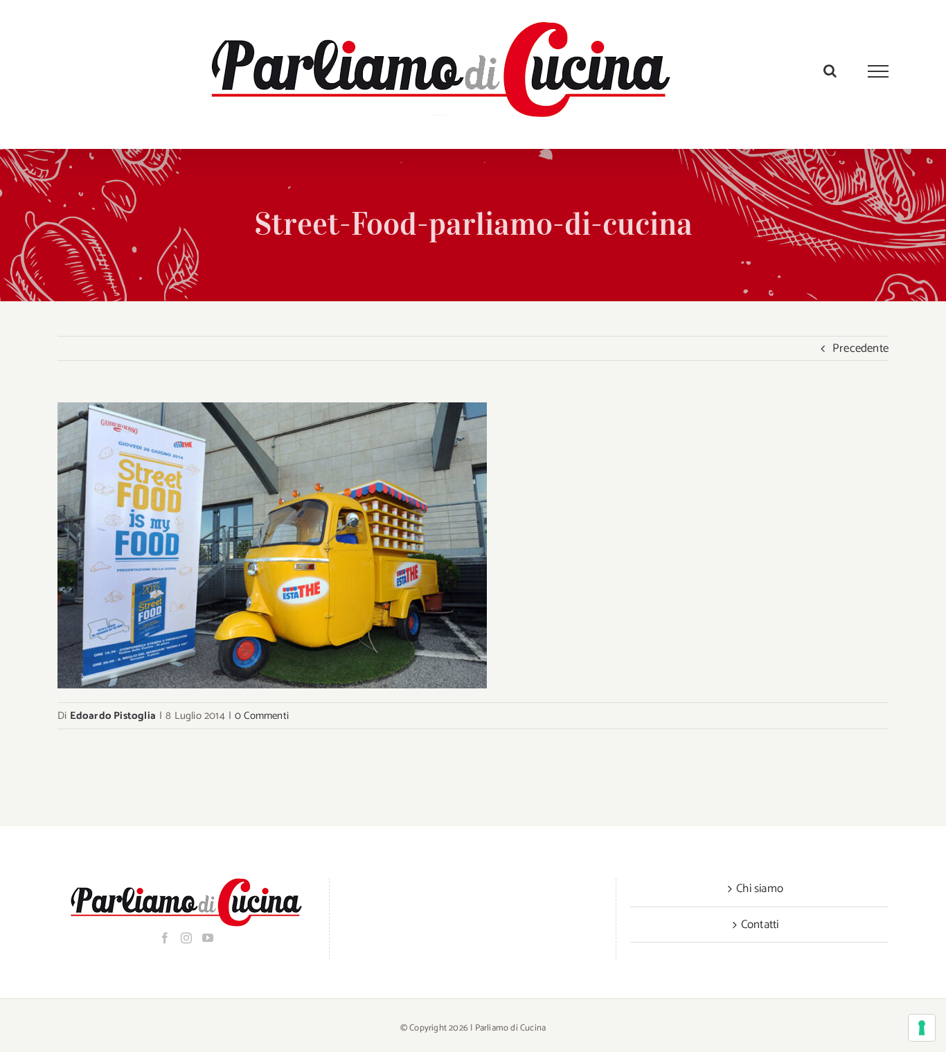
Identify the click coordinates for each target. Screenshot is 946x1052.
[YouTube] (207, 937)
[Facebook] (164, 937)
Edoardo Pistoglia (113, 715)
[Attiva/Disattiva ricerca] (830, 71)
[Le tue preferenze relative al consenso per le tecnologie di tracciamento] (922, 1028)
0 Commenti (262, 715)
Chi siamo (759, 888)
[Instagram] (186, 937)
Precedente (860, 348)
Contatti (760, 924)
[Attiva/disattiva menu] (878, 71)
